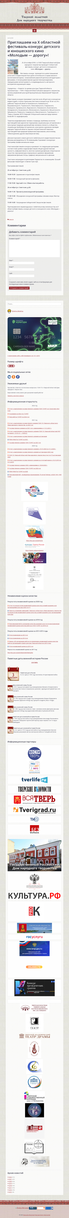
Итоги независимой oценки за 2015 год (21, 646)
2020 (10, 1181)
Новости (11, 219)
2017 (10, 1188)
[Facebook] (18, 377)
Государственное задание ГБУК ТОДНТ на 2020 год (25, 468)
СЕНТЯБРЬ (34, 662)
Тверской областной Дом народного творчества (36, 1215)
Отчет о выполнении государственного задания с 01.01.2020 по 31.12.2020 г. (32, 449)
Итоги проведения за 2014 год (18, 638)
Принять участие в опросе (16, 396)
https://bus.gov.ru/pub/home (34, 540)
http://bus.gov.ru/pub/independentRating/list (20, 653)
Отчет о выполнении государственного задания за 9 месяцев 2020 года (31, 452)
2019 (10, 1183)
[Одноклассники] (14, 377)
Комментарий (14, 239)
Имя (11, 260)
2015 (10, 1192)
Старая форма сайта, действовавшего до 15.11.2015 (24, 356)
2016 (10, 1190)
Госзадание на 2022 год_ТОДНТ (18, 414)
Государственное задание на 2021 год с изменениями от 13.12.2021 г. (30, 428)
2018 (10, 1185)
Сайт (10, 273)
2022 (10, 1177)
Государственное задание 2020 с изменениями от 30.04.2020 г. (28, 465)
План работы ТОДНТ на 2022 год (19, 417)
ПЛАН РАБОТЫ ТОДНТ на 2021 (18, 439)
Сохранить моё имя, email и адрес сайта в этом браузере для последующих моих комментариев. (30, 283)
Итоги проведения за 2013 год (18, 635)
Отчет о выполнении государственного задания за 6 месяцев (28, 436)
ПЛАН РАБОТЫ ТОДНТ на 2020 (18, 471)
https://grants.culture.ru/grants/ (35, 550)
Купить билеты (17, 311)
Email (11, 267)
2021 (10, 1179)
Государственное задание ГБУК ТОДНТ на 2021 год (25, 442)
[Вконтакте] (10, 377)
